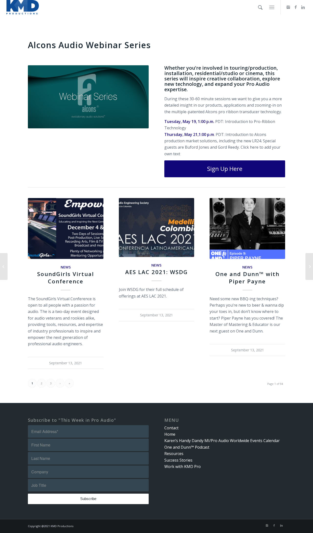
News (66, 267)
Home (169, 434)
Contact (171, 428)
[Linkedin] (303, 7)
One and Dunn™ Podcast (186, 447)
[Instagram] (288, 7)
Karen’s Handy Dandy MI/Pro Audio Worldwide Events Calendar (222, 440)
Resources (173, 453)
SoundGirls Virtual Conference (65, 277)
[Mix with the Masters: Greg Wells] (309, 266)
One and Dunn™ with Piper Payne (247, 277)
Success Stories (178, 460)
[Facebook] (295, 7)
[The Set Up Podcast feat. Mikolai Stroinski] (4, 266)
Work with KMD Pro (182, 466)
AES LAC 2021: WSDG (156, 272)
